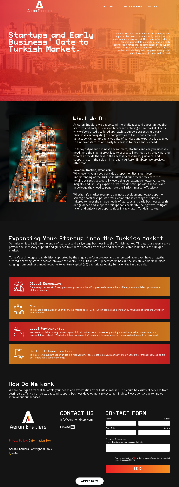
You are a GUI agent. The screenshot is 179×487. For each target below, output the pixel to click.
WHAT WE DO (110, 7)
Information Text (40, 440)
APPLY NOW (89, 481)
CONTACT (152, 7)
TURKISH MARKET (132, 7)
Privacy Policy (18, 440)
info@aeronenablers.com (76, 419)
